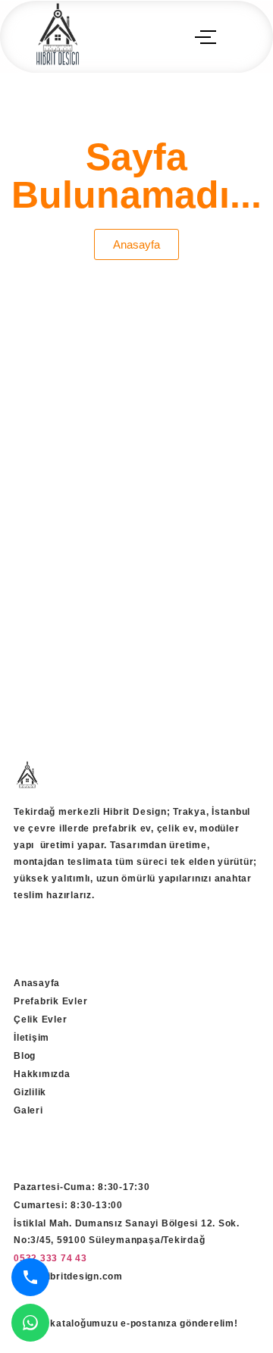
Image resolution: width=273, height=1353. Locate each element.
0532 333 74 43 (50, 1258)
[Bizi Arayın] (30, 1277)
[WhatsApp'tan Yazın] (30, 1323)
